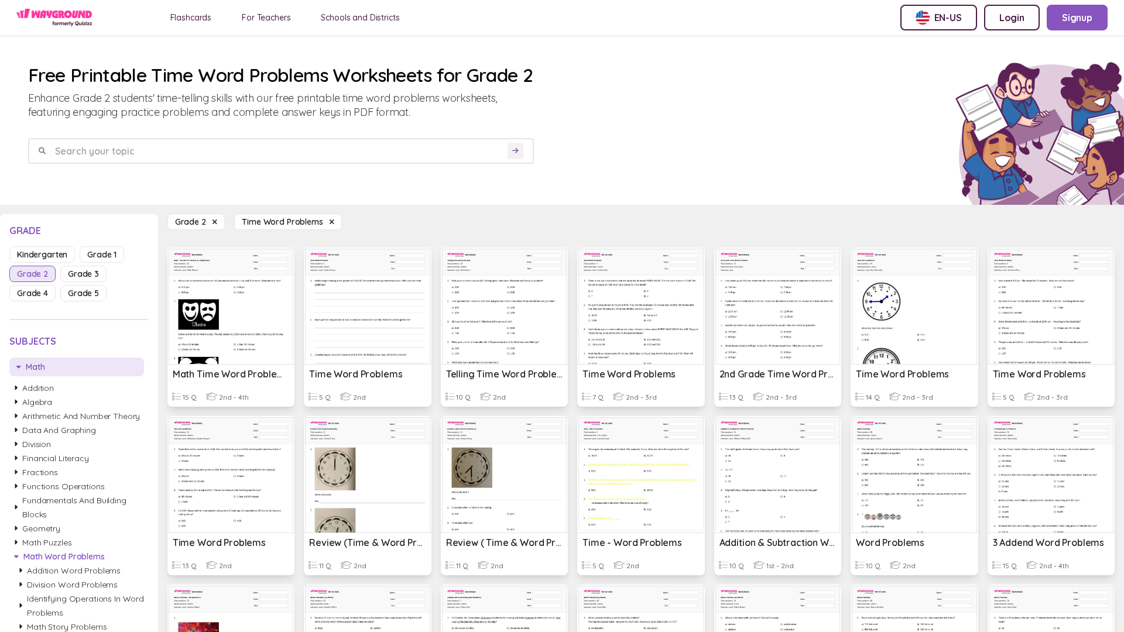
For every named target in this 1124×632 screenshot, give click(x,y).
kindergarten (42, 254)
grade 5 (83, 293)
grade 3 (83, 274)
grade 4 (32, 293)
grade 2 (32, 274)
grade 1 (101, 254)
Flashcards (191, 17)
